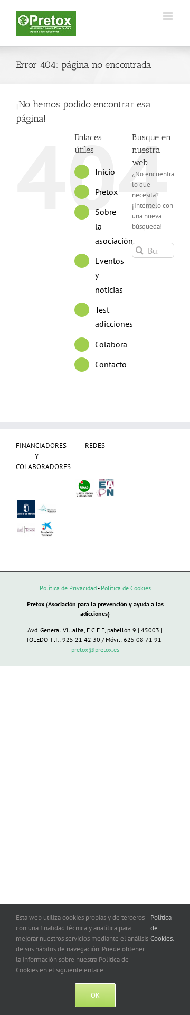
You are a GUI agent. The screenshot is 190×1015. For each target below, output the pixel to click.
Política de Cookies (126, 588)
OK (95, 995)
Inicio (105, 171)
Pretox (106, 191)
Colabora (111, 344)
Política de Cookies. (162, 928)
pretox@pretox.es (95, 649)
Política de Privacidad (68, 588)
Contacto (111, 364)
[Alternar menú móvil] (168, 16)
